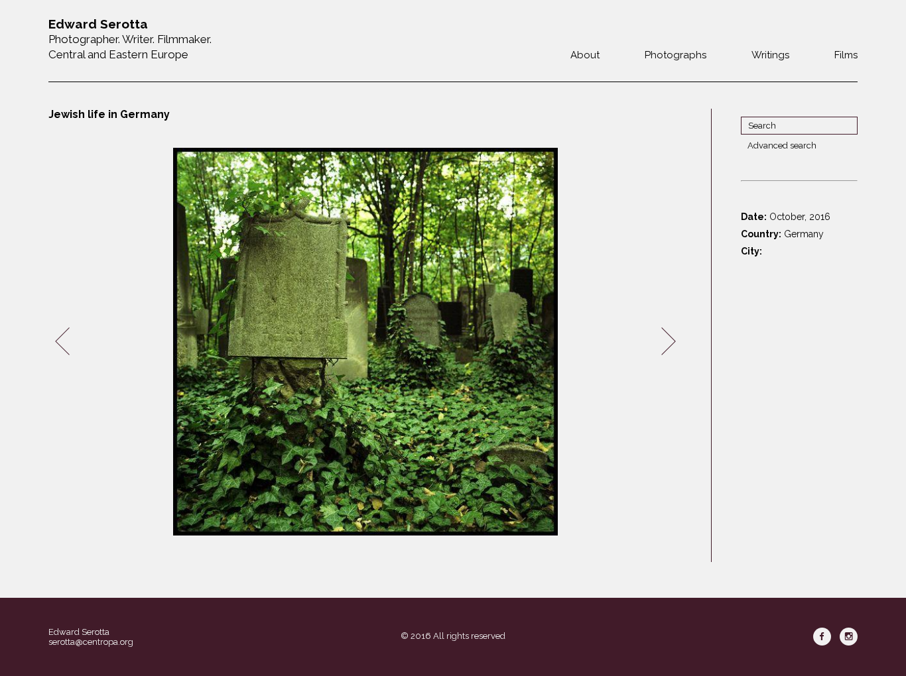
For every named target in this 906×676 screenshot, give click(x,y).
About (585, 55)
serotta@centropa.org (90, 642)
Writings (770, 55)
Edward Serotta (78, 632)
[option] (365, 341)
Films (846, 55)
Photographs (675, 55)
